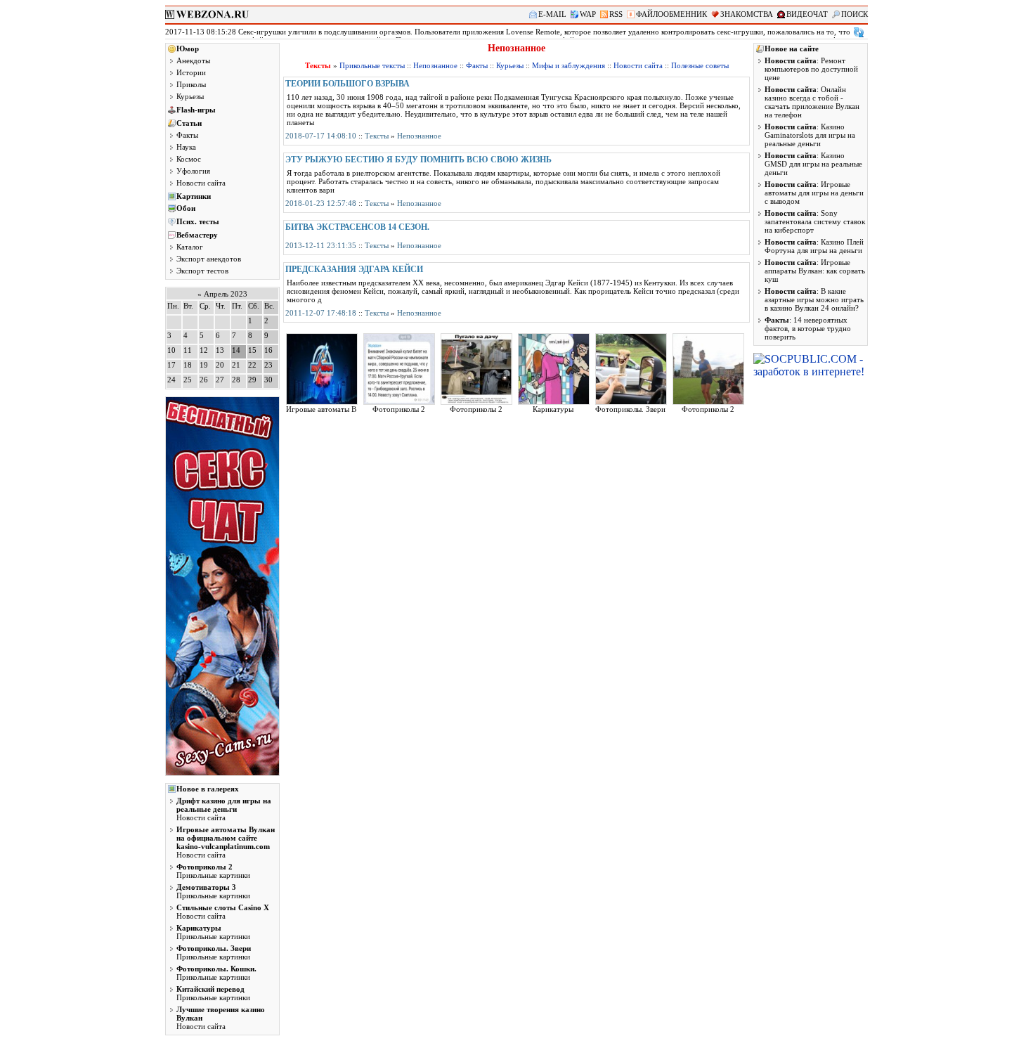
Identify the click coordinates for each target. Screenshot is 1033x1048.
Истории (191, 72)
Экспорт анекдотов (208, 258)
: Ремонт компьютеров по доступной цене (811, 69)
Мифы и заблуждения (568, 65)
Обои (185, 208)
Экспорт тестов (202, 270)
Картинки (193, 196)
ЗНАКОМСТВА (746, 14)
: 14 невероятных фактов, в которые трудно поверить (808, 328)
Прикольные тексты (372, 65)
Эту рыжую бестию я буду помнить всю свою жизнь (418, 159)
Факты (187, 135)
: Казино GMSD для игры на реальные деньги (813, 163)
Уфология (193, 171)
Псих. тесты (197, 221)
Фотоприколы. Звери (630, 409)
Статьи (189, 123)
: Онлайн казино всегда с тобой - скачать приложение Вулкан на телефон (812, 102)
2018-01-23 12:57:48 (320, 203)
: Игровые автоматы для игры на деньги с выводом (814, 192)
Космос (188, 159)
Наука (186, 147)
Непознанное (435, 65)
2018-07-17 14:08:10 (320, 135)
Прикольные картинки (213, 870)
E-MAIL (552, 14)
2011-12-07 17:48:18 (320, 313)
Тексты (377, 135)
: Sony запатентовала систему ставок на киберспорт (815, 221)
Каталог (189, 246)
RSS (616, 14)
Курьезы (190, 96)
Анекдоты (193, 60)
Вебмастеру (197, 235)
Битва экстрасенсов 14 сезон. (357, 227)
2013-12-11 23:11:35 (320, 245)
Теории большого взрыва (347, 84)
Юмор (187, 48)
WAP (588, 14)
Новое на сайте (792, 48)
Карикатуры (553, 409)
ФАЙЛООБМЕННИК (671, 14)
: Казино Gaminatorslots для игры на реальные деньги (810, 135)
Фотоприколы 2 (398, 409)
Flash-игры (196, 109)
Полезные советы (700, 65)
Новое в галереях (207, 788)
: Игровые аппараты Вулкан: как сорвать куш (815, 270)
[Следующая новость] (859, 32)
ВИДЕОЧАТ (807, 14)
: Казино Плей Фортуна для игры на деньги (814, 246)
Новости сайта (201, 183)
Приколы (191, 84)
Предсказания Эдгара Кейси (354, 269)
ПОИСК (854, 14)
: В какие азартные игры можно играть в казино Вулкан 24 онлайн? (814, 299)
